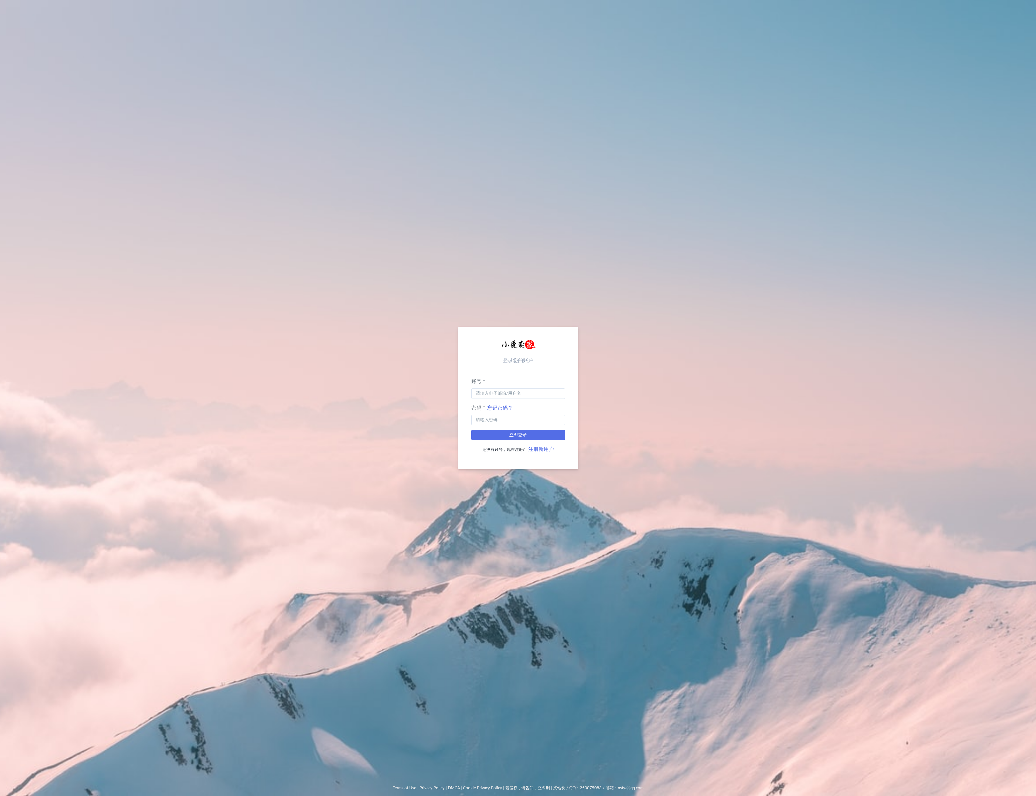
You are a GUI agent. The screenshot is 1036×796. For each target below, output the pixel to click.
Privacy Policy (432, 788)
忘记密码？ (500, 408)
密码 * (492, 408)
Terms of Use (404, 788)
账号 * (478, 381)
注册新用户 (541, 449)
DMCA (454, 788)
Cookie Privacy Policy (482, 788)
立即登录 (518, 435)
